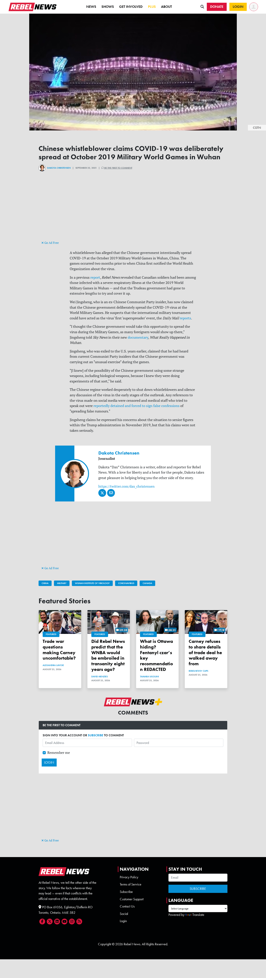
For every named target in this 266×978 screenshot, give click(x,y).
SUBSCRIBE (95, 735)
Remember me (58, 752)
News (91, 6)
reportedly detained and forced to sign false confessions (136, 406)
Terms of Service (130, 884)
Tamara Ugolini (149, 676)
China (45, 583)
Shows (107, 6)
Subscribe (126, 891)
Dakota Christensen (59, 167)
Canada (147, 583)
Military (61, 583)
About (166, 6)
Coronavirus (126, 583)
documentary (138, 337)
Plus (152, 6)
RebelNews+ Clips (198, 670)
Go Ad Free (51, 243)
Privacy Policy (129, 877)
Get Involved (131, 6)
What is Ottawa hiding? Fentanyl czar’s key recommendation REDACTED (156, 655)
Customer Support (132, 899)
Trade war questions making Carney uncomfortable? (59, 649)
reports (185, 318)
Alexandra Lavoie (53, 665)
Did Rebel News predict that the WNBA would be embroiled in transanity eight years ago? (108, 655)
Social (124, 913)
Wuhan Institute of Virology (92, 583)
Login (123, 921)
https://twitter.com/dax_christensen (126, 486)
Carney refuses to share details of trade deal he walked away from (205, 652)
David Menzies (99, 676)
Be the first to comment (118, 167)
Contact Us (127, 906)
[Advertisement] (133, 212)
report (95, 277)
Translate (198, 914)
